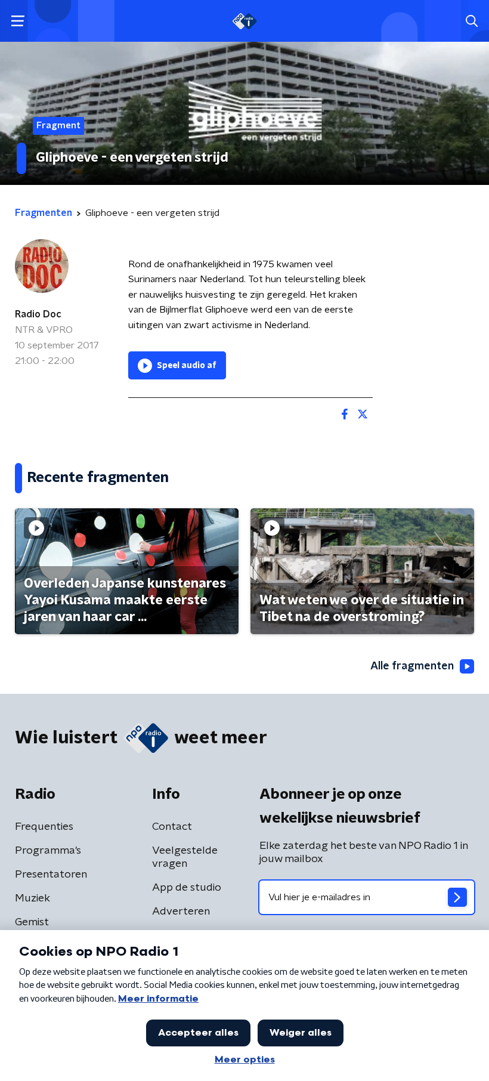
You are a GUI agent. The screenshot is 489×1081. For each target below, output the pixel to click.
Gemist (32, 922)
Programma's (48, 850)
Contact (172, 826)
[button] (17, 21)
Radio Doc (38, 314)
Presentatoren (51, 874)
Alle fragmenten (412, 666)
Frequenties (44, 826)
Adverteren (181, 911)
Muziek (32, 898)
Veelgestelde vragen (185, 857)
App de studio (186, 887)
